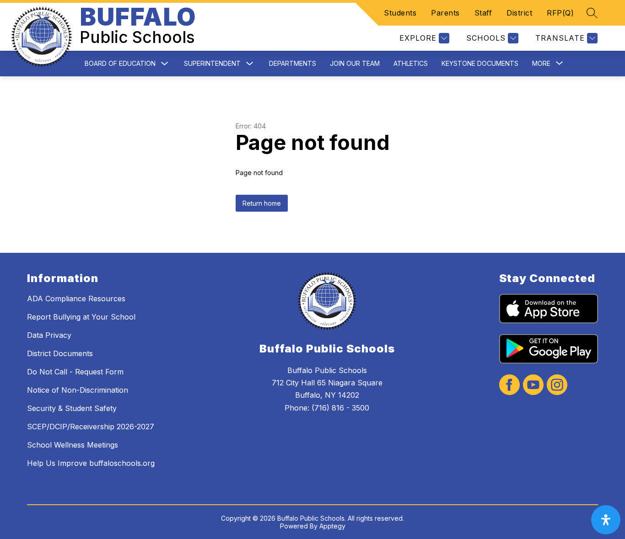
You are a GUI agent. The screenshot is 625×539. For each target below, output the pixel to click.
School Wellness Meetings (72, 444)
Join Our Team (355, 63)
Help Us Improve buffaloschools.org (91, 463)
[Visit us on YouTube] (533, 385)
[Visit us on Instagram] (557, 385)
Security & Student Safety (72, 408)
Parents (445, 12)
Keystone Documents (480, 63)
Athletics (410, 63)
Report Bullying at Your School (81, 316)
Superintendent (212, 63)
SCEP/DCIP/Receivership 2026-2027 (90, 426)
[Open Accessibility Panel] (605, 519)
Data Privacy (49, 335)
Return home (261, 203)
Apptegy (332, 526)
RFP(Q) (560, 12)
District (519, 12)
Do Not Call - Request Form (75, 371)
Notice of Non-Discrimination (77, 390)
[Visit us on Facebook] (509, 385)
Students (400, 12)
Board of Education (120, 63)
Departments (292, 63)
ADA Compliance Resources (76, 298)
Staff (483, 12)
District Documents (60, 353)
